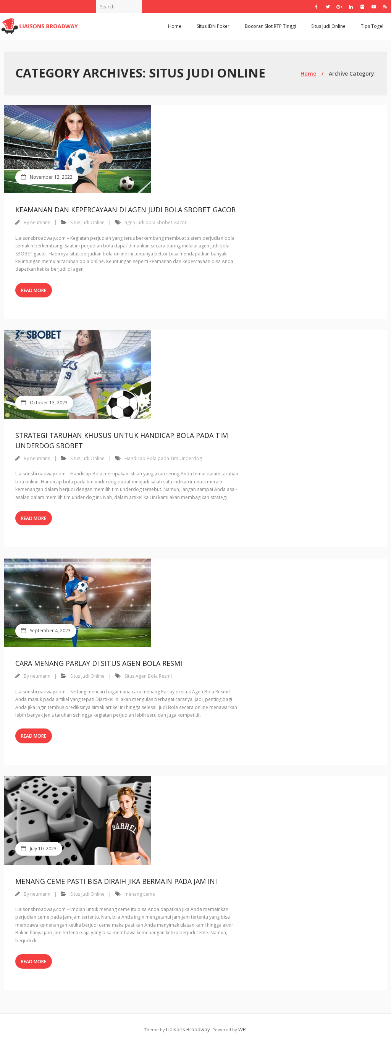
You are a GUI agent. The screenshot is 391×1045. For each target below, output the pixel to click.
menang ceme (139, 894)
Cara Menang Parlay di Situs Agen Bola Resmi (98, 663)
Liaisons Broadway (188, 1029)
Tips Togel (372, 26)
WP (242, 1029)
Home (174, 26)
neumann (40, 222)
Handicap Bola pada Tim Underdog (163, 458)
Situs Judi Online (328, 26)
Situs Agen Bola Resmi (148, 676)
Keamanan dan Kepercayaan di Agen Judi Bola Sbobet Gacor (125, 209)
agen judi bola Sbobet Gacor (155, 222)
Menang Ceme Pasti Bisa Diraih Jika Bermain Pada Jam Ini (116, 881)
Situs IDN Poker (213, 26)
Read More (33, 290)
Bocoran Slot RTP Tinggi (270, 26)
